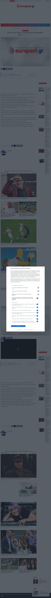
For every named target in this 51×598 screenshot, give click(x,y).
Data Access (25, 329)
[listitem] (25, 285)
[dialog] (25, 299)
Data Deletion (20, 329)
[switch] (38, 287)
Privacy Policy (31, 329)
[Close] (43, 268)
